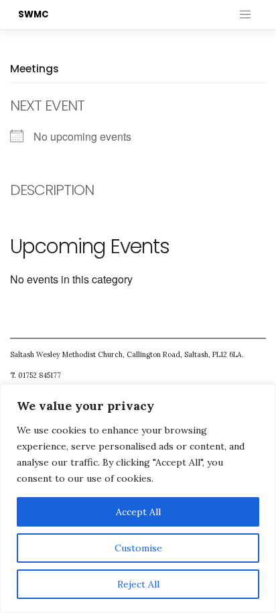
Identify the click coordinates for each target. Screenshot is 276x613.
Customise (138, 548)
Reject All (138, 584)
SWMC (33, 14)
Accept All (138, 512)
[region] (138, 498)
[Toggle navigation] (245, 14)
